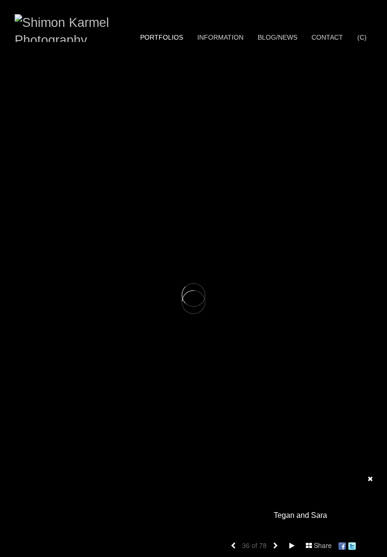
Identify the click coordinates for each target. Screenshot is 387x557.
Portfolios (161, 37)
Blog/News (277, 37)
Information (220, 37)
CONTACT (327, 37)
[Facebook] (342, 545)
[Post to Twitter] (352, 545)
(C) (362, 37)
